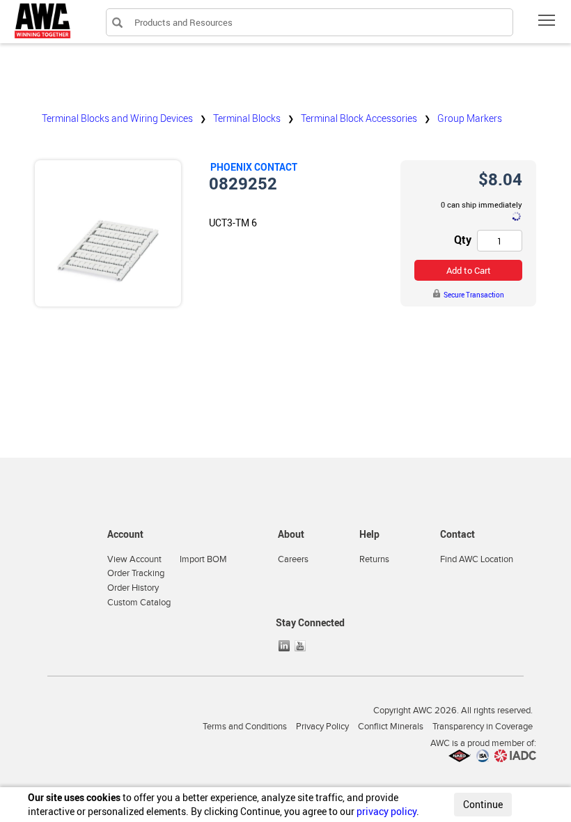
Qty (462, 239)
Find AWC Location (476, 559)
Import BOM (203, 559)
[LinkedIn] (285, 645)
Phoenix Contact (253, 166)
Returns (374, 559)
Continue (483, 804)
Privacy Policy (322, 726)
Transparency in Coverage (482, 726)
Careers (293, 559)
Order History (133, 588)
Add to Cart (468, 270)
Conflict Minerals (390, 726)
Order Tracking (135, 573)
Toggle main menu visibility (547, 20)
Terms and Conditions (245, 726)
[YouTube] (301, 645)
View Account (134, 559)
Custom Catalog (139, 602)
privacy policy (386, 811)
